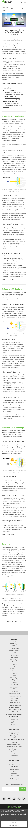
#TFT (20, 621)
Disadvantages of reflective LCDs (13, 99)
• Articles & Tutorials (14, 732)
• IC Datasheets (14, 723)
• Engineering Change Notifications (14, 714)
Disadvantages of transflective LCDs (13, 105)
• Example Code (14, 721)
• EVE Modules (14, 657)
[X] (19, 799)
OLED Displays (14, 669)
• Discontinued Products (14, 709)
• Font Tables (14, 725)
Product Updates (14, 707)
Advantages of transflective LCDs (13, 103)
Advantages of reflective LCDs (12, 98)
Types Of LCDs (11, 280)
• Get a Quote (14, 773)
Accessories (14, 687)
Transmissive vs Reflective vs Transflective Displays (14, 31)
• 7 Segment (14, 680)
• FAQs (14, 754)
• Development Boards (14, 693)
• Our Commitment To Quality (14, 744)
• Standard (14, 645)
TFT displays (13, 138)
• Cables (14, 689)
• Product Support (14, 779)
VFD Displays (14, 678)
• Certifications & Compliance (14, 746)
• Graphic (14, 664)
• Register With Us (14, 769)
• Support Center (14, 719)
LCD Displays (14, 660)
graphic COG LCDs (6, 357)
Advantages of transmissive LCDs (13, 92)
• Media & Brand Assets (14, 765)
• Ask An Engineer (14, 736)
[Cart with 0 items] (21, 2)
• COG (14, 666)
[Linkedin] (14, 799)
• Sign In (14, 771)
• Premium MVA (14, 648)
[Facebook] (4, 799)
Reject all (14, 822)
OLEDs (8, 607)
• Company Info (14, 755)
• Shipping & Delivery (14, 750)
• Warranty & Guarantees (14, 748)
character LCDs (17, 215)
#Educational (9, 621)
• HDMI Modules (14, 655)
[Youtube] (9, 799)
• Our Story (14, 742)
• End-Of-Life (14, 711)
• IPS (14, 653)
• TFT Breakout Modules (14, 696)
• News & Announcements (14, 752)
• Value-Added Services (14, 705)
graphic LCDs (6, 215)
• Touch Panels (14, 698)
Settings (14, 819)
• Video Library (14, 734)
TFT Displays (14, 644)
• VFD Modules (14, 684)
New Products (14, 642)
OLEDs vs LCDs (11, 534)
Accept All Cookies (14, 825)
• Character (14, 662)
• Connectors (14, 691)
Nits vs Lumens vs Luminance (14, 83)
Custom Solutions (14, 700)
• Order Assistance (14, 775)
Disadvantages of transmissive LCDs (14, 94)
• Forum (14, 737)
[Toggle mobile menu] (25, 2)
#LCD (15, 621)
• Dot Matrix (14, 682)
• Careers (14, 763)
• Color (14, 675)
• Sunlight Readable (14, 650)
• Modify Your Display (14, 702)
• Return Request (14, 777)
